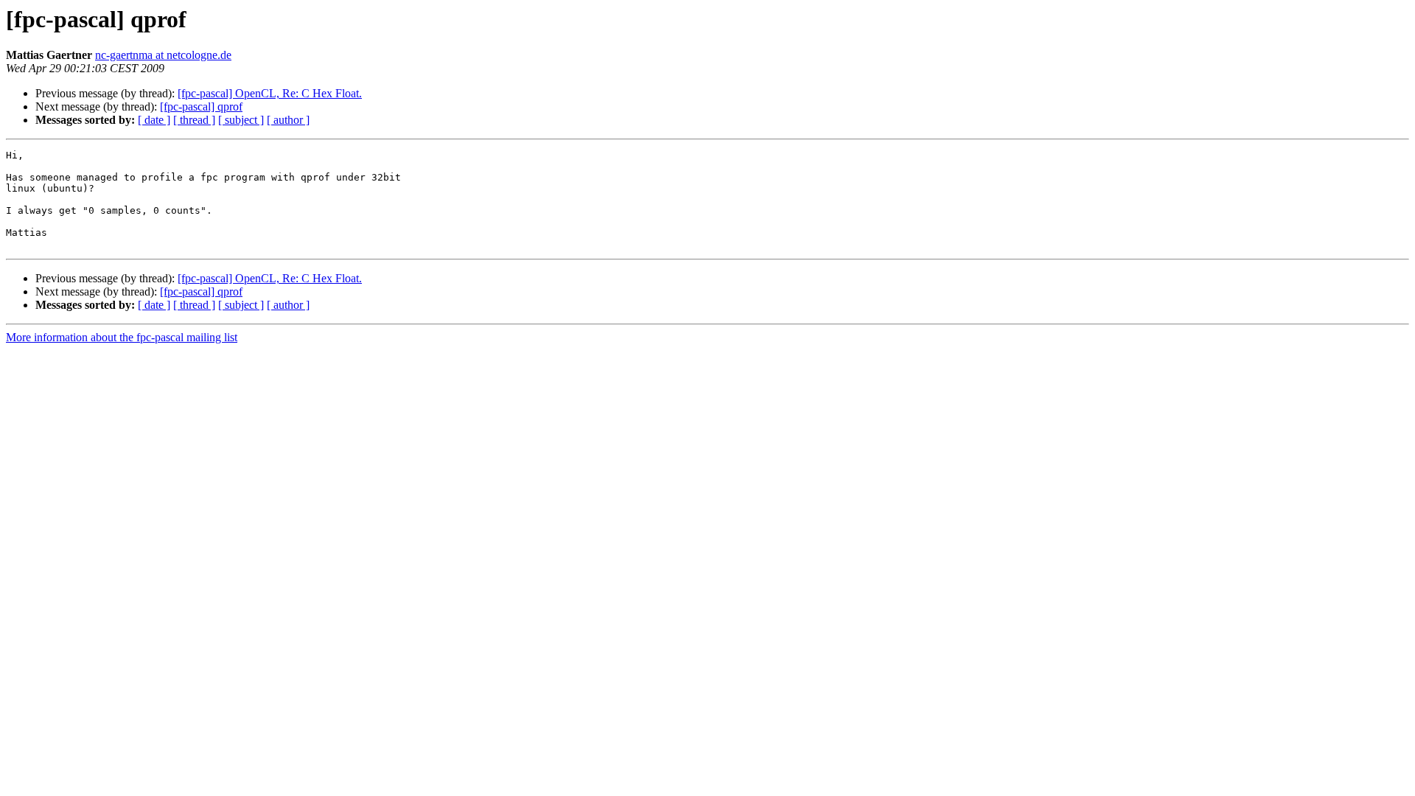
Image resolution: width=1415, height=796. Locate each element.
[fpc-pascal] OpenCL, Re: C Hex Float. (270, 93)
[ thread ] (194, 120)
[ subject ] (241, 120)
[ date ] (154, 120)
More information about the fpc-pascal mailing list (121, 337)
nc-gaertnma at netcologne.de (163, 55)
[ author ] (288, 120)
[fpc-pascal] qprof (201, 106)
